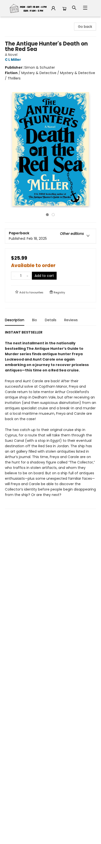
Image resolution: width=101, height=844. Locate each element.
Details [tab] (50, 320)
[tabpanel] (50, 419)
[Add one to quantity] (27, 275)
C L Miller (13, 59)
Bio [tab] (34, 320)
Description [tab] (14, 320)
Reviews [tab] (71, 320)
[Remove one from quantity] (14, 275)
